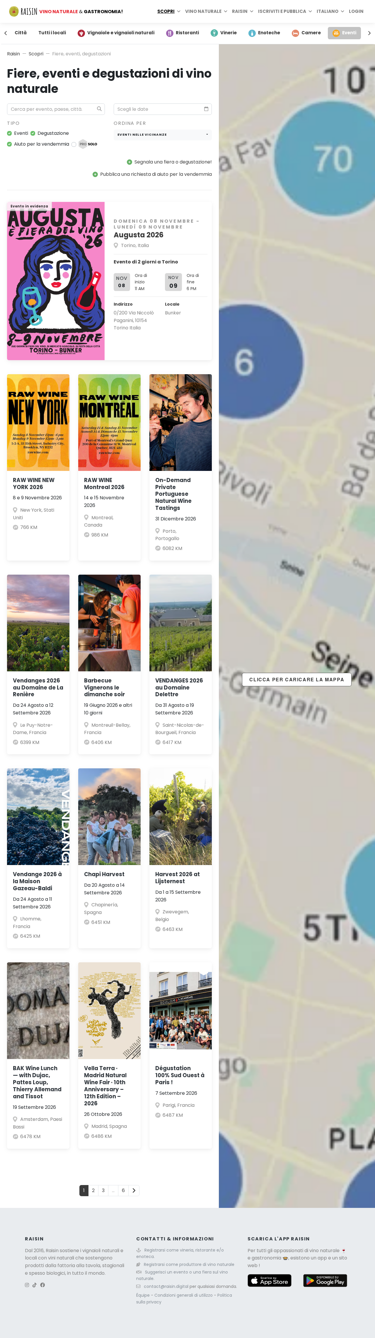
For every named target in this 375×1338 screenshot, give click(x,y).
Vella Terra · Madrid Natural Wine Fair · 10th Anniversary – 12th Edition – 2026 (105, 1086)
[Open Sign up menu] (310, 11)
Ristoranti (187, 33)
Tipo (13, 123)
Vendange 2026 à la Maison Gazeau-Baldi (37, 881)
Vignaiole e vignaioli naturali (120, 33)
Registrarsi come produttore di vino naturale (189, 1264)
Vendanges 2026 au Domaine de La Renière (38, 687)
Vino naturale (203, 11)
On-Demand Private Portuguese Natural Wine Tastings (173, 494)
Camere (311, 33)
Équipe (143, 1295)
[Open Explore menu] (178, 11)
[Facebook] (42, 1285)
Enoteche (269, 33)
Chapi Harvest (104, 874)
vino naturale (324, 1250)
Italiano (327, 11)
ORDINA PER (130, 123)
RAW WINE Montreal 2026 (104, 483)
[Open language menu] (342, 11)
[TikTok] (35, 1285)
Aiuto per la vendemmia (41, 144)
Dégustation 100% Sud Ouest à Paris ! (179, 1075)
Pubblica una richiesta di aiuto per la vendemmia (156, 174)
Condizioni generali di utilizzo (184, 1295)
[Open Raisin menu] (251, 11)
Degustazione (53, 133)
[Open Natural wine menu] (225, 11)
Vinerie (228, 33)
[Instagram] (27, 1285)
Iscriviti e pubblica (282, 11)
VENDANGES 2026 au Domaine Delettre (179, 687)
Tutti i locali (52, 33)
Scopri (166, 11)
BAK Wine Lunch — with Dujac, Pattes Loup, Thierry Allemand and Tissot (37, 1082)
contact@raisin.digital (166, 1286)
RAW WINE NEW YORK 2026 (33, 483)
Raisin (13, 53)
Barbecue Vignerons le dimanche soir (104, 687)
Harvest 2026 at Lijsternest (177, 878)
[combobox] (163, 135)
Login (356, 11)
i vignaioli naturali (99, 1250)
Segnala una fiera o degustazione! (173, 162)
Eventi (349, 33)
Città (21, 33)
